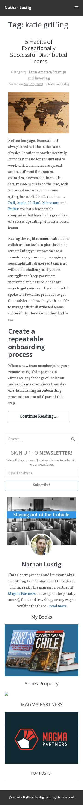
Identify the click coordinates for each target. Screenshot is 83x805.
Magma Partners (22, 593)
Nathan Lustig (18, 7)
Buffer (13, 209)
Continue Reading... (39, 416)
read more (58, 606)
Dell (11, 203)
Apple (21, 203)
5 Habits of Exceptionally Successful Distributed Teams (38, 51)
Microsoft (50, 203)
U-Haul (34, 203)
